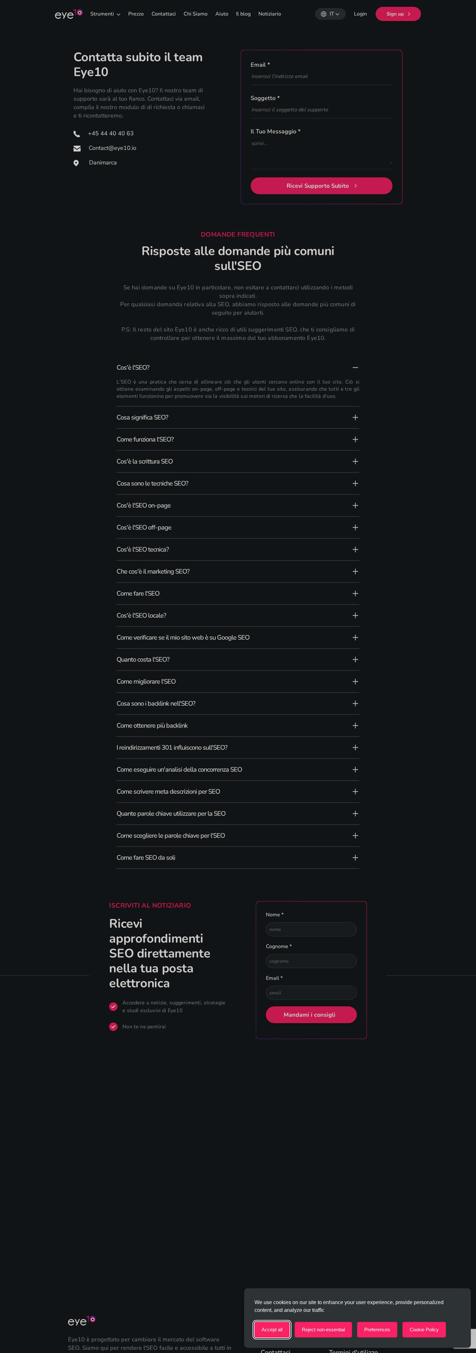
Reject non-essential (323, 1329)
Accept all (272, 1329)
